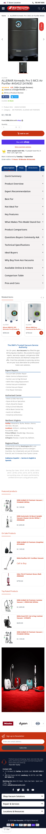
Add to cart (24, 133)
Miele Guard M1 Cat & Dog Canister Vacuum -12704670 (30, 617)
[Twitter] (18, 790)
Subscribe (23, 748)
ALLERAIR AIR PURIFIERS (31, 110)
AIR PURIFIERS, (17, 110)
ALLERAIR (4, 78)
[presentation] (41, 297)
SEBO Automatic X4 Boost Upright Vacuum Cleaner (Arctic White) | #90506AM (29, 518)
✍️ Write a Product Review (13, 93)
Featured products (9, 491)
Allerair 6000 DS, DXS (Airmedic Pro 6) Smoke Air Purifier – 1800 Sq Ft (11, 328)
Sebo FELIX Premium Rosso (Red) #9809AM (29, 575)
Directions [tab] (33, 167)
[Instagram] (23, 790)
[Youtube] (33, 790)
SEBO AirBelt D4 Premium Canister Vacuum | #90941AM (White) (29, 601)
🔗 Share (41, 26)
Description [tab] (9, 167)
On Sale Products (9, 533)
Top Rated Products (10, 591)
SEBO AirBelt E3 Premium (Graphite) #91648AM (30, 543)
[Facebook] (13, 790)
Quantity (4, 124)
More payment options (23, 147)
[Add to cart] (18, 333)
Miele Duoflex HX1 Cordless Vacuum (30, 558)
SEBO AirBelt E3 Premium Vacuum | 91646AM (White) (30, 501)
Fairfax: (8, 423)
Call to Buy (21, 563)
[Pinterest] (28, 790)
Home (4, 16)
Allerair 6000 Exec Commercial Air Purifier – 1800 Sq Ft (34, 328)
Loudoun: (8, 428)
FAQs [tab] (21, 167)
